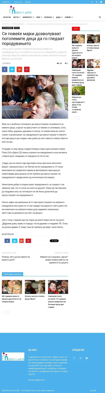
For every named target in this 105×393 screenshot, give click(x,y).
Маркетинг (18, 2)
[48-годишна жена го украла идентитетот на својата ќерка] (12, 287)
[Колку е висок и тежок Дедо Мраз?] (35, 287)
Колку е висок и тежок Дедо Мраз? (93, 47)
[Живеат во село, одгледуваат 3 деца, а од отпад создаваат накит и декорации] (78, 90)
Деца (58, 17)
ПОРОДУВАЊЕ (18, 24)
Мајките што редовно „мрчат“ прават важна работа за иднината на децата (54, 260)
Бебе (38, 17)
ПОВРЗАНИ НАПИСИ (12, 274)
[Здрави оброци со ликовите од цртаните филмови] (93, 63)
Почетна (7, 17)
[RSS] (96, 2)
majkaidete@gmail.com (55, 380)
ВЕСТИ (15, 17)
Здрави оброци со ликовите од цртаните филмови (92, 75)
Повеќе (68, 17)
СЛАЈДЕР (76, 94)
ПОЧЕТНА (6, 24)
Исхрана (48, 17)
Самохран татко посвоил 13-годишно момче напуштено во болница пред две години (57, 301)
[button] (100, 17)
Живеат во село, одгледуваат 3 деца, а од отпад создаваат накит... (78, 104)
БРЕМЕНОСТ (27, 17)
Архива (27, 2)
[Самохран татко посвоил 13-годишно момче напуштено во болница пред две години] (58, 287)
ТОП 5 (17, 28)
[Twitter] (101, 2)
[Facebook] (92, 2)
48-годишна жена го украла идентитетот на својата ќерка (11, 299)
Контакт (93, 390)
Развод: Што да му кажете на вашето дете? (16, 258)
